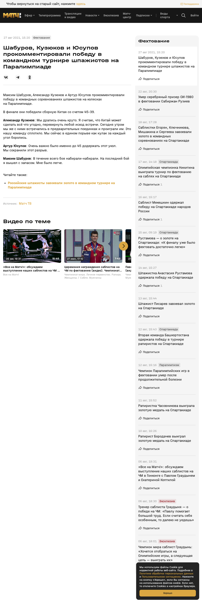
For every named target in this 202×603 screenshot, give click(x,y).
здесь (80, 4)
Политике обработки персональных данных (166, 573)
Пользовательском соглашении (161, 576)
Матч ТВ (25, 204)
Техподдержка (191, 4)
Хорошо (167, 593)
